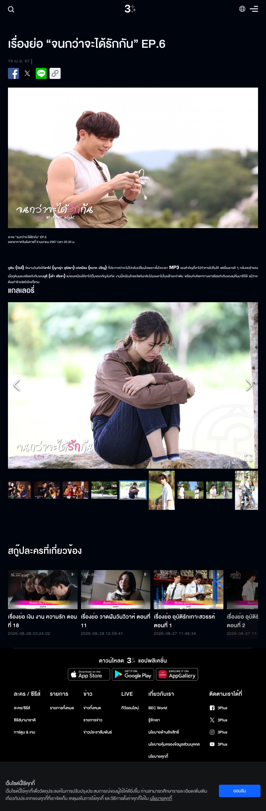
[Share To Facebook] (13, 73)
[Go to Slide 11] (209, 698)
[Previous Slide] (16, 489)
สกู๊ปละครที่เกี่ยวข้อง (45, 759)
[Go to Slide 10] (180, 698)
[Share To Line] (41, 73)
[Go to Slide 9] (151, 698)
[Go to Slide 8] (122, 698)
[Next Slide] (249, 489)
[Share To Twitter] (27, 73)
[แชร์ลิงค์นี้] (55, 73)
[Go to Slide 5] (36, 698)
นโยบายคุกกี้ (161, 798)
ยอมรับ (239, 790)
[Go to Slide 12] (237, 698)
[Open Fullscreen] (248, 667)
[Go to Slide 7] (94, 698)
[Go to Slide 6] (65, 698)
